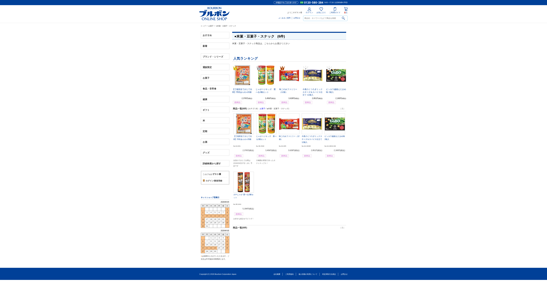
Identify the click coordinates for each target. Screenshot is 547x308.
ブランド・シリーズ (213, 56)
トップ (203, 26)
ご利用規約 (289, 274)
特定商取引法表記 (329, 274)
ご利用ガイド (334, 12)
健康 (205, 99)
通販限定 (207, 67)
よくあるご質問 (284, 18)
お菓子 (211, 26)
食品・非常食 (209, 88)
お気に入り (321, 12)
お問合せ (296, 18)
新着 (205, 46)
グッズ (206, 152)
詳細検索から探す (212, 163)
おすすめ (207, 35)
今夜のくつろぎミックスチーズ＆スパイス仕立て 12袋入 (313, 92)
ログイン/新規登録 (214, 181)
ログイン (309, 12)
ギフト (206, 110)
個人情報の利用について (308, 274)
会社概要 (277, 274)
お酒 (205, 142)
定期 (205, 131)
